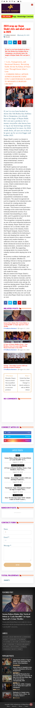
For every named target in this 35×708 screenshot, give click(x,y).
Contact (26, 706)
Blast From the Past (18, 465)
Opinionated (6, 649)
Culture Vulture (25, 641)
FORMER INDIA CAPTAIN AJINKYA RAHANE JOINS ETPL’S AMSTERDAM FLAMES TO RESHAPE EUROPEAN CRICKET (18, 79)
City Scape (18, 475)
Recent (8, 37)
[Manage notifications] (31, 704)
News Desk (6, 646)
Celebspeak (22, 639)
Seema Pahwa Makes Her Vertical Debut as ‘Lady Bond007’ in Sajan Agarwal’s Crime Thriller (16, 616)
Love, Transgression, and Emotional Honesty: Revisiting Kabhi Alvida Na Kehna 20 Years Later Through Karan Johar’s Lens (17, 66)
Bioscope (5, 636)
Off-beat (23, 646)
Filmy (17, 455)
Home (8, 706)
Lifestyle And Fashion (22, 644)
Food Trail (11, 644)
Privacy (20, 706)
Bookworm (27, 636)
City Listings (7, 641)
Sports (20, 649)
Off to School (18, 495)
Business (5, 639)
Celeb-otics (13, 639)
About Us (14, 706)
